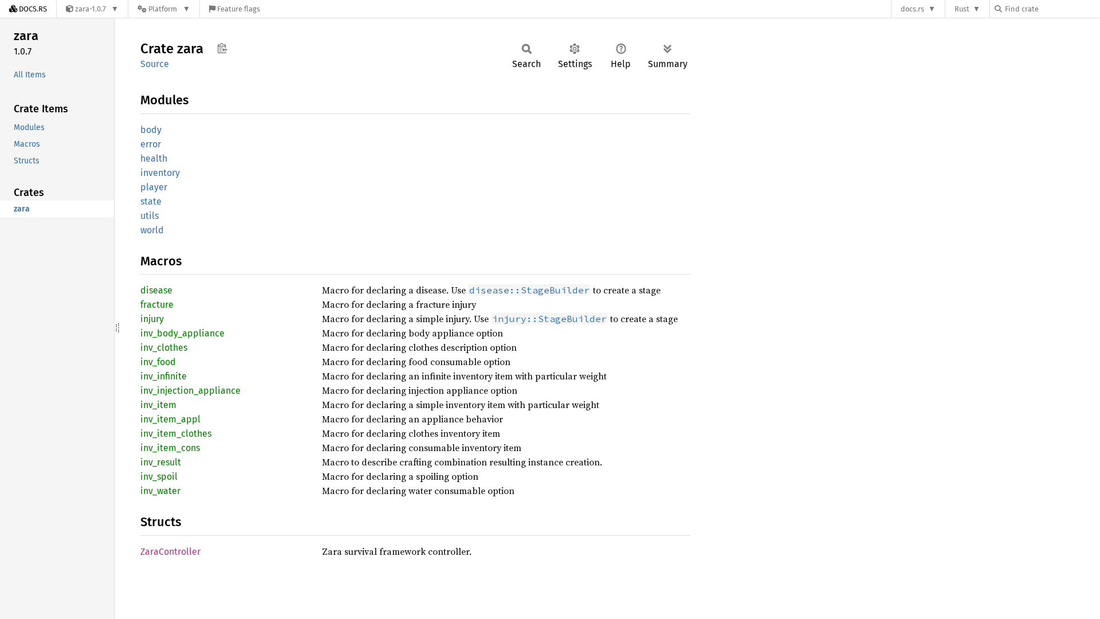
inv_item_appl (170, 419)
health (153, 158)
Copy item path (222, 48)
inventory (160, 172)
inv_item (158, 404)
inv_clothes (163, 347)
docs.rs (912, 9)
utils (149, 215)
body (151, 129)
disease (156, 290)
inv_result (160, 462)
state (151, 201)
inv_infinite (163, 376)
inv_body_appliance (182, 333)
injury (152, 319)
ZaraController (170, 551)
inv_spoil (159, 476)
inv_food (158, 361)
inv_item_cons (170, 447)
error (150, 144)
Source (154, 63)
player (153, 187)
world (152, 230)
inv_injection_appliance (190, 390)
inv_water (160, 490)
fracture (157, 304)
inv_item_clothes (175, 433)
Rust (961, 9)
